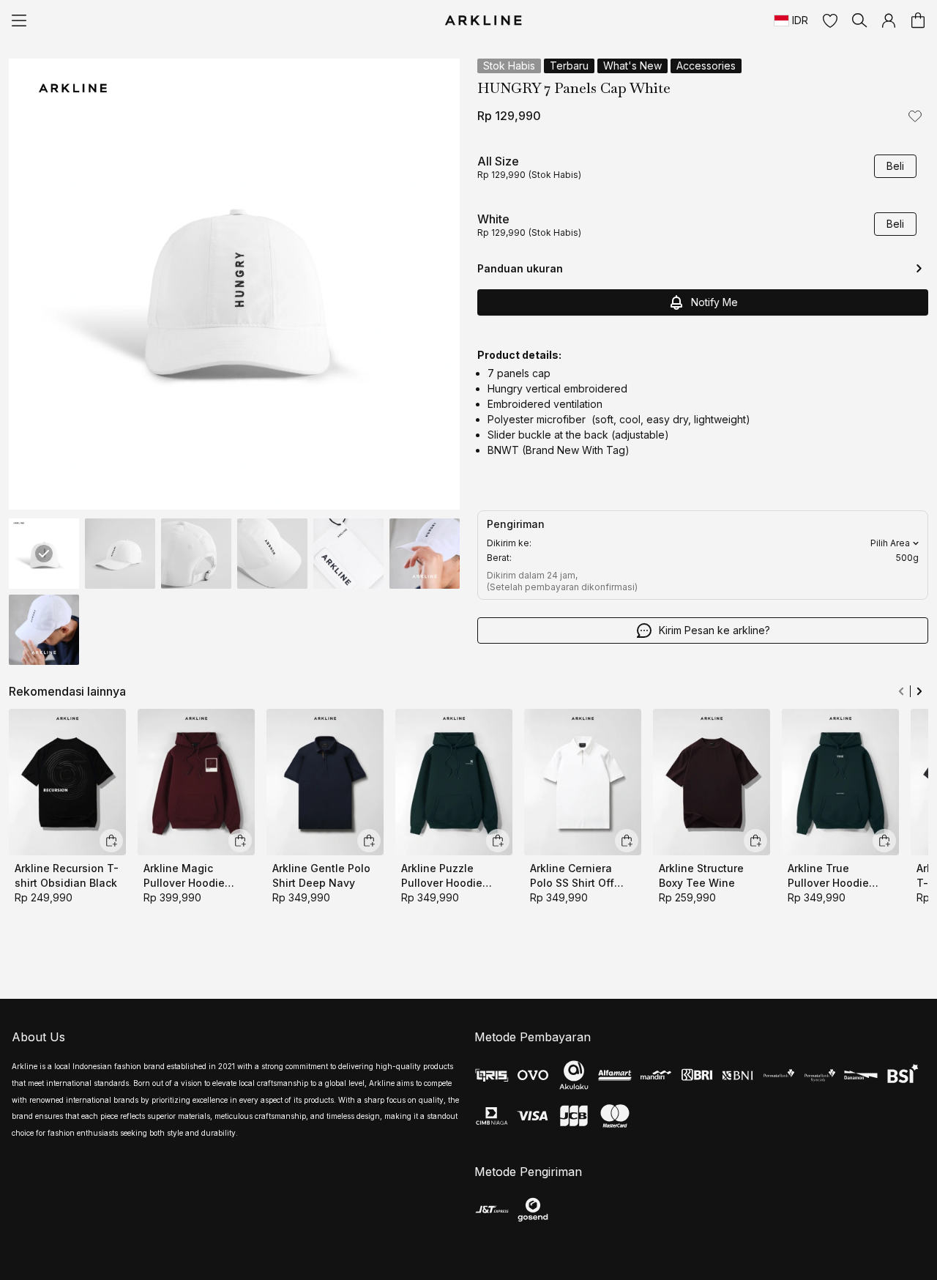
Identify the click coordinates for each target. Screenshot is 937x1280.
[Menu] (19, 20)
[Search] (859, 20)
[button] (830, 20)
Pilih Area (890, 542)
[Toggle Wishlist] (915, 116)
